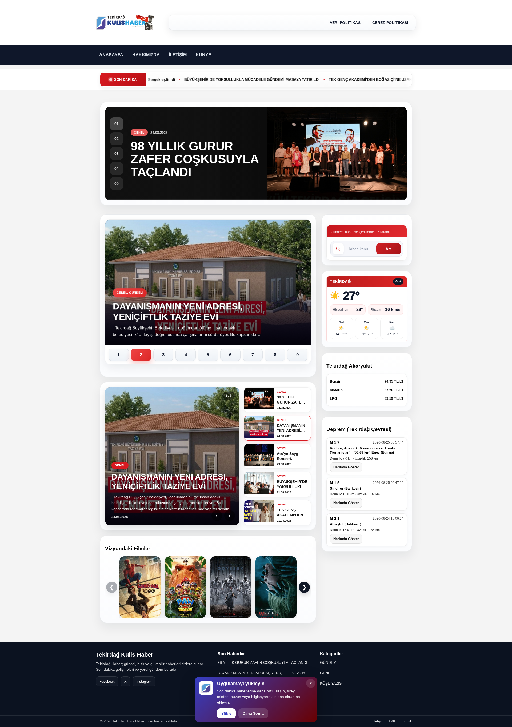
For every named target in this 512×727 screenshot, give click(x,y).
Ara (389, 249)
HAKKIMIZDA (146, 55)
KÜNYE (203, 55)
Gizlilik (407, 721)
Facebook (107, 682)
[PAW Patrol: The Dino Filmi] (185, 587)
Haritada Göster (346, 467)
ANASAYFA (111, 55)
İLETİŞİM (178, 55)
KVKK (393, 721)
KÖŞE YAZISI (331, 683)
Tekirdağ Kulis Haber (124, 654)
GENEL (326, 673)
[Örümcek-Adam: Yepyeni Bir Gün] (140, 587)
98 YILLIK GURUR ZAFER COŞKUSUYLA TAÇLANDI (262, 662)
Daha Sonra (253, 713)
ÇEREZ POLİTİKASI (390, 23)
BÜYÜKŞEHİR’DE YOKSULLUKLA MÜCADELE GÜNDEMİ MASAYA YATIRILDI (224, 79)
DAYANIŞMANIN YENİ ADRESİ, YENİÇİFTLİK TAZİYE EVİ (263, 675)
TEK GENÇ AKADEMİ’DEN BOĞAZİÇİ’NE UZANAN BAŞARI (353, 79)
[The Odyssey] (230, 587)
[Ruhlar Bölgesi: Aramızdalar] (276, 587)
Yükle (226, 713)
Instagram (144, 682)
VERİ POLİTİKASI (346, 23)
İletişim (379, 721)
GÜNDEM (328, 662)
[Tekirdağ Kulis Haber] (125, 22)
